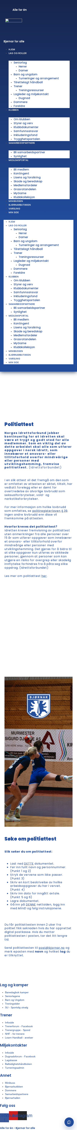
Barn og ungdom (25, 74)
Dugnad (24, 98)
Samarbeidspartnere (22, 143)
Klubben (14, 110)
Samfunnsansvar (26, 131)
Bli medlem (21, 169)
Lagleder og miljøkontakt (31, 94)
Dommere (20, 102)
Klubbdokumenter (26, 127)
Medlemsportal (18, 160)
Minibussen (16, 351)
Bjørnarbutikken (20, 355)
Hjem (12, 221)
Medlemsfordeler (25, 185)
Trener (18, 86)
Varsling (14, 358)
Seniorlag (20, 62)
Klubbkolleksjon (24, 197)
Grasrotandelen (25, 189)
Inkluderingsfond (25, 135)
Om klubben (22, 119)
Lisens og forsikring (27, 177)
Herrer (23, 66)
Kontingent (21, 173)
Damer (23, 70)
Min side (14, 212)
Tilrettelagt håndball (28, 82)
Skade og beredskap (28, 181)
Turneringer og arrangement (39, 78)
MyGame (20, 193)
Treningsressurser (31, 90)
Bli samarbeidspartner (29, 152)
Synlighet (20, 312)
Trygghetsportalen (27, 300)
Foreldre (19, 106)
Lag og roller (18, 53)
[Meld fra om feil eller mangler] (69, 1122)
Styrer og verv (23, 123)
